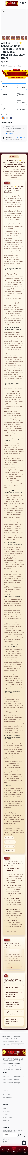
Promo (3, 1151)
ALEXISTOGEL (6, 1036)
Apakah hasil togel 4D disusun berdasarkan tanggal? (12, 1021)
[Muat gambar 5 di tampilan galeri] (22, 38)
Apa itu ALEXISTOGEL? (12, 987)
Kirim (21, 1135)
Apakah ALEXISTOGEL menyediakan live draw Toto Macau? (12, 1004)
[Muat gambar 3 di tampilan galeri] (13, 38)
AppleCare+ (5, 1108)
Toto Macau (20, 1043)
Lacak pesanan (6, 1111)
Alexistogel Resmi (7, 1079)
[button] (20, 2)
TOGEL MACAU (17, 1036)
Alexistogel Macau (7, 1082)
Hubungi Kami (6, 1120)
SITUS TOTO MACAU (11, 1038)
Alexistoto (16, 1079)
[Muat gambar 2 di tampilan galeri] (8, 38)
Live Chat (25, 1151)
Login (8, 1151)
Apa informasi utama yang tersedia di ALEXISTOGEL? (12, 995)
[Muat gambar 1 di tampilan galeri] (4, 38)
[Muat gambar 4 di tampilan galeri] (18, 38)
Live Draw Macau (7, 1044)
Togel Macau (6, 1094)
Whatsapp (19, 1151)
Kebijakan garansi (7, 1117)
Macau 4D (14, 1043)
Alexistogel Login (18, 1076)
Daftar (14, 1151)
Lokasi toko (5, 1114)
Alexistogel (5, 1076)
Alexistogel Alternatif (17, 1083)
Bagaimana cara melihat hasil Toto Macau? (13, 1013)
